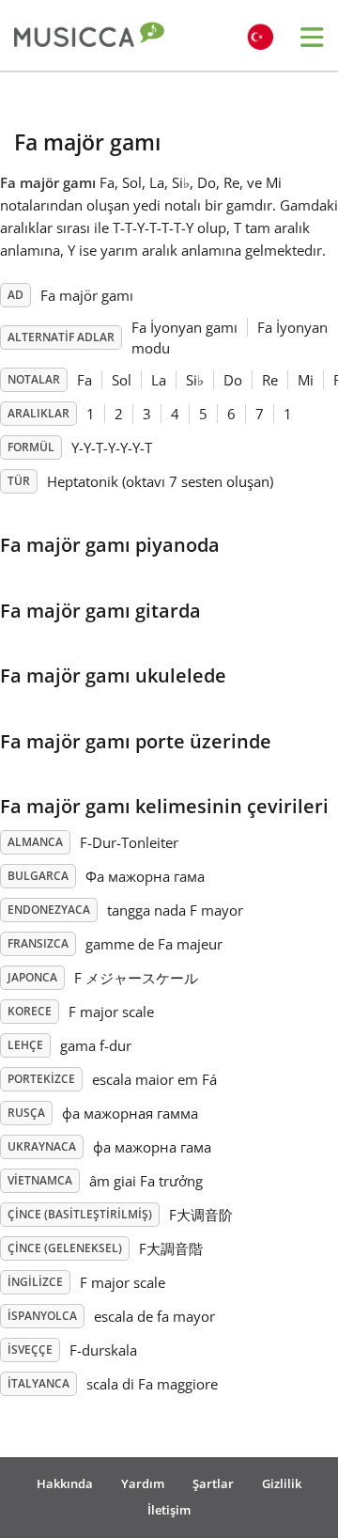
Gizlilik (281, 1483)
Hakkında (65, 1483)
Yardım (142, 1483)
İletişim (169, 1509)
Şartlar (213, 1483)
